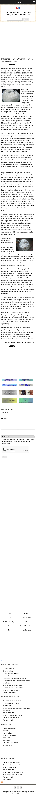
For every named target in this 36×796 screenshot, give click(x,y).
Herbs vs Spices (8, 671)
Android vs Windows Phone (11, 717)
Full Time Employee (9, 622)
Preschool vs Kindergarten (11, 703)
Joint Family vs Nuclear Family (12, 774)
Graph (9, 626)
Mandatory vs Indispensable (11, 690)
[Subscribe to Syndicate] (2, 782)
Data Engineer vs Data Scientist (12, 685)
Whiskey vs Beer (8, 740)
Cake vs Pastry (7, 745)
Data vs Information (9, 713)
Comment (4, 418)
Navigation (18, 2)
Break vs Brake (7, 676)
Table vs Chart (7, 705)
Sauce (10, 613)
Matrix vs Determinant (9, 735)
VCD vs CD (6, 738)
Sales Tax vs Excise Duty (10, 742)
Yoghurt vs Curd (8, 720)
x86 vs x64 (6, 730)
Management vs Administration (12, 715)
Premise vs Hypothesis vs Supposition (14, 678)
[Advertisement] (18, 40)
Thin (9, 630)
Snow (9, 617)
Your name (4, 412)
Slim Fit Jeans (26, 617)
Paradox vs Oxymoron (9, 728)
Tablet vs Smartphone (9, 767)
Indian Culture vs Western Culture (13, 772)
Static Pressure (26, 630)
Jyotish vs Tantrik (8, 733)
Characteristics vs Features (11, 673)
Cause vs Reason (8, 668)
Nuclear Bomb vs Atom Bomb (12, 701)
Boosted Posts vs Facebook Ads (13, 688)
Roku (26, 622)
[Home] (18, 9)
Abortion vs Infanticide (9, 692)
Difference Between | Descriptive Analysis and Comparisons (18, 13)
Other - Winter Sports (26, 626)
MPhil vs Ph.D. (7, 779)
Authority (26, 613)
